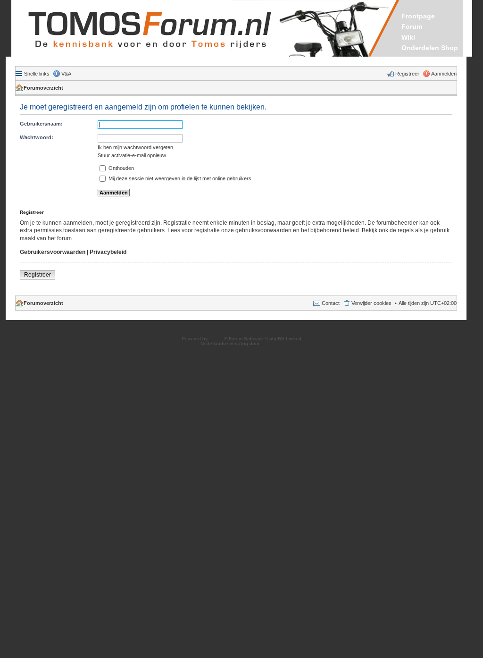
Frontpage (418, 16)
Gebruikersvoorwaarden (52, 252)
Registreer (37, 274)
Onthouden (120, 168)
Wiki (408, 37)
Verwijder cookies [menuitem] (371, 303)
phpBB (216, 338)
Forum (411, 26)
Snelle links (37, 73)
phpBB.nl (271, 343)
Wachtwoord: (36, 137)
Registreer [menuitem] (407, 73)
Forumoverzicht (43, 88)
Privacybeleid (108, 252)
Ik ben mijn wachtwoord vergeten (135, 147)
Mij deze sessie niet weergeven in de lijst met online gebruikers (179, 178)
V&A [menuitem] (66, 73)
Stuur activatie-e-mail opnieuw (132, 155)
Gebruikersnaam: (41, 124)
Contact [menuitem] (331, 303)
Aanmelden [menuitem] (444, 73)
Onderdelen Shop (429, 47)
